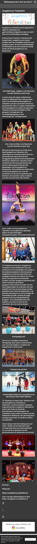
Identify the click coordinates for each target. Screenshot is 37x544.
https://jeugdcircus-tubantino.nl (15, 493)
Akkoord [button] (30, 539)
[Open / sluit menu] (35, 2)
